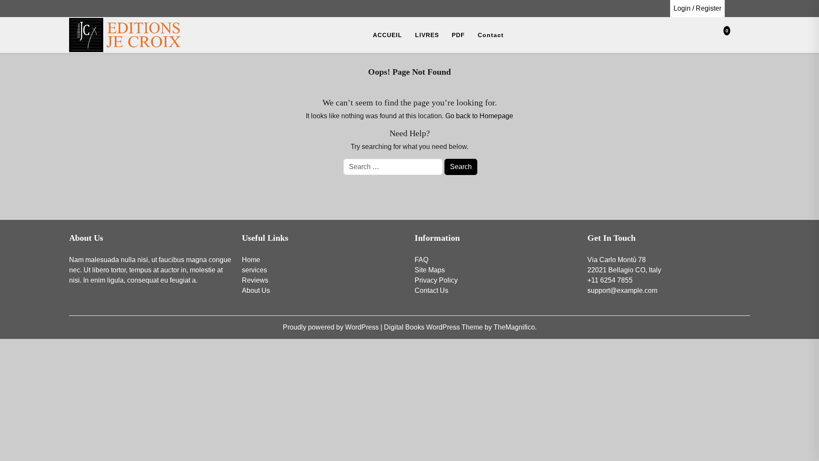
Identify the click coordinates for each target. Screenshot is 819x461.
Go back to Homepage (479, 116)
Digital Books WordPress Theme (434, 327)
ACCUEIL (387, 35)
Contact (491, 35)
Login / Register (697, 8)
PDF (458, 35)
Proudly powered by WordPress (331, 327)
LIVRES (427, 35)
